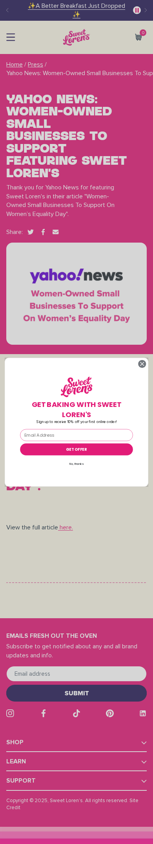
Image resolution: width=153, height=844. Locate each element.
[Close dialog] (142, 364)
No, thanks (76, 464)
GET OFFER (76, 449)
